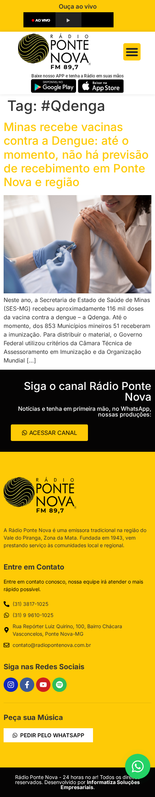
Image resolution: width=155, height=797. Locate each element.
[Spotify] (59, 684)
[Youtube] (43, 684)
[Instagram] (11, 684)
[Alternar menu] (132, 51)
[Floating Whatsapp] (137, 766)
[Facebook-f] (27, 684)
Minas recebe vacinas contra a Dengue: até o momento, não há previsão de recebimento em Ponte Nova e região (76, 154)
